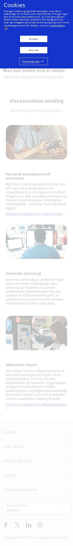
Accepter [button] (34, 39)
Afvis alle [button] (34, 50)
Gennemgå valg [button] (30, 61)
